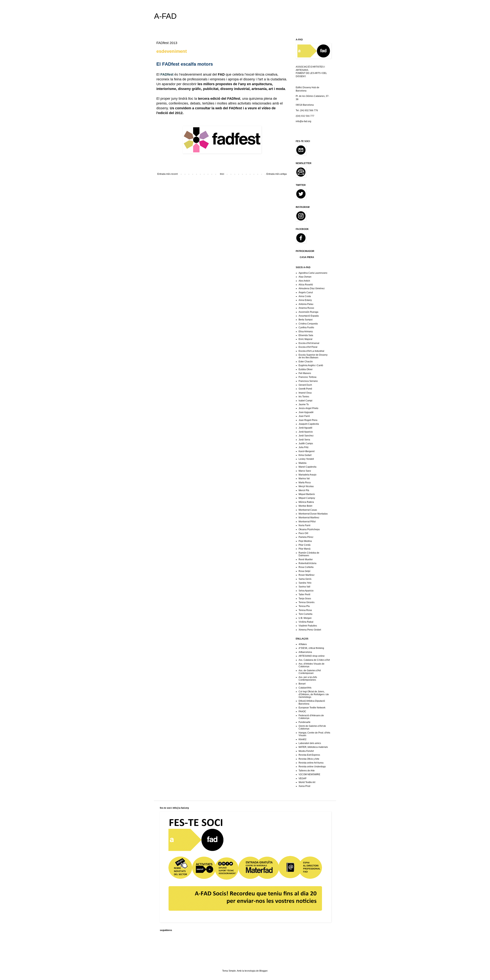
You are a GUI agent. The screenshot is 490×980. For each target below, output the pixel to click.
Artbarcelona (305, 652)
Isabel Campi (305, 400)
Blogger (263, 970)
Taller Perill (304, 594)
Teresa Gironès (306, 602)
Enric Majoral (305, 339)
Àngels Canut (306, 292)
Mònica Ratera (306, 502)
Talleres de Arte (307, 770)
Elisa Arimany (306, 331)
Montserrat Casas (308, 510)
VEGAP (302, 778)
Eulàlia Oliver (306, 369)
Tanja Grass (305, 598)
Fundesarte (304, 722)
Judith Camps (306, 443)
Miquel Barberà (307, 494)
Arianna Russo (306, 308)
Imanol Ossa (305, 392)
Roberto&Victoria (307, 563)
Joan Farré (304, 416)
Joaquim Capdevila (309, 424)
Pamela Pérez (306, 537)
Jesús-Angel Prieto (308, 408)
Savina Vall (304, 586)
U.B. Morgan (305, 618)
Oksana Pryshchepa (309, 529)
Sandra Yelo (305, 582)
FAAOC (302, 711)
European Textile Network (312, 707)
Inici (222, 174)
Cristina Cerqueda (308, 323)
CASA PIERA (307, 257)
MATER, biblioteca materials (313, 747)
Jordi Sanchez (306, 435)
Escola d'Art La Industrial (311, 351)
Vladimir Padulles (308, 625)
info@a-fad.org (303, 121)
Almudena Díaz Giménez (312, 288)
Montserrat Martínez (309, 517)
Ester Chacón (306, 361)
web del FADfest (228, 108)
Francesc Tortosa (307, 377)
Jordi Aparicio (306, 431)
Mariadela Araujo (307, 474)
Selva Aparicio (306, 590)
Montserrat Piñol (307, 521)
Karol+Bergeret (306, 451)
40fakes (303, 644)
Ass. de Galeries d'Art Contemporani (310, 672)
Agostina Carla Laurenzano (313, 273)
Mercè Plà (304, 490)
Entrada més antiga (276, 174)
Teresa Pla (304, 606)
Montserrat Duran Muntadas (313, 513)
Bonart (302, 683)
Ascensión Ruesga (308, 312)
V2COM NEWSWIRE (309, 774)
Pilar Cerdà (304, 545)
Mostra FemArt (306, 751)
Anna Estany (305, 300)
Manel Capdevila (307, 467)
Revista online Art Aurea (311, 762)
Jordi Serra (304, 439)
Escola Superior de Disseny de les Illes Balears (313, 356)
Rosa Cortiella (306, 567)
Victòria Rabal (306, 622)
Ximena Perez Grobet (310, 629)
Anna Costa (305, 296)
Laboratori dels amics (310, 743)
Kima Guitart (305, 455)
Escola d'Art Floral (308, 347)
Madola (302, 463)
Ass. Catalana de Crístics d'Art (314, 660)
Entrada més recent (167, 174)
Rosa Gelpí (304, 571)
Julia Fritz (304, 447)
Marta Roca (305, 482)
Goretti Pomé (305, 388)
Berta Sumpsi (306, 319)
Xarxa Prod (304, 786)
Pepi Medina (305, 541)
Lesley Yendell (306, 459)
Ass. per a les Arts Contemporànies (308, 678)
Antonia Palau (306, 304)
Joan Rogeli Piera (308, 420)
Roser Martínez (306, 575)
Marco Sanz (305, 471)
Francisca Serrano (308, 381)
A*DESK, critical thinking (311, 648)
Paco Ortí (303, 533)
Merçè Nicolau (306, 486)
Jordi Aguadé (305, 427)
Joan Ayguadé (306, 412)
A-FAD (165, 16)
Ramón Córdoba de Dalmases (309, 554)
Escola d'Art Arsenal (309, 343)
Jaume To (304, 404)
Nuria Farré (304, 525)
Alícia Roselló (306, 284)
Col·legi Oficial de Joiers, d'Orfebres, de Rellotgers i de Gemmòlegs (314, 694)
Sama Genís (305, 579)
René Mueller (306, 559)
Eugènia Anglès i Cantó (311, 365)
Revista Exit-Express (309, 755)
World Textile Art (307, 782)
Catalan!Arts (305, 687)
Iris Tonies (304, 396)
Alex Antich (304, 280)
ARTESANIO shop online (312, 656)
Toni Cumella (305, 614)
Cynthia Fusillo (306, 327)
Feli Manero (305, 373)
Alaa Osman (305, 276)
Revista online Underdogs (312, 766)
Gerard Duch (305, 385)
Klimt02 (302, 739)
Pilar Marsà (304, 548)
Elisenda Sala (306, 335)
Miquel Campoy (307, 498)
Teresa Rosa (305, 610)
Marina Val (304, 478)
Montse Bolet (305, 506)
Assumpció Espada (309, 315)
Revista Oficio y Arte (309, 759)
